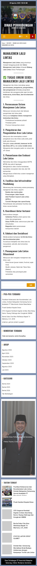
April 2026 (5, 353)
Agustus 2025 (7, 367)
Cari (31, 285)
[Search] (26, 36)
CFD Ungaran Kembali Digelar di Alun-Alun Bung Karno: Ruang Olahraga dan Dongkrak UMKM (7, 514)
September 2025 (8, 363)
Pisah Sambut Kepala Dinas (11, 308)
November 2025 (7, 357)
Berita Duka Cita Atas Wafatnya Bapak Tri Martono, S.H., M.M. (7, 526)
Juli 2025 (5, 370)
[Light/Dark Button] (21, 36)
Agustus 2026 (7, 350)
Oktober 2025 (7, 360)
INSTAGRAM (32, 36)
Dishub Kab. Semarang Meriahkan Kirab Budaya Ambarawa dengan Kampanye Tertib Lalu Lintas (7, 549)
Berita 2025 (6, 387)
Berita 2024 (6, 384)
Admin (15, 563)
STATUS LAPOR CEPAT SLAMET (13, 322)
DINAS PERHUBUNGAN (18, 25)
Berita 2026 (6, 390)
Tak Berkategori (7, 394)
